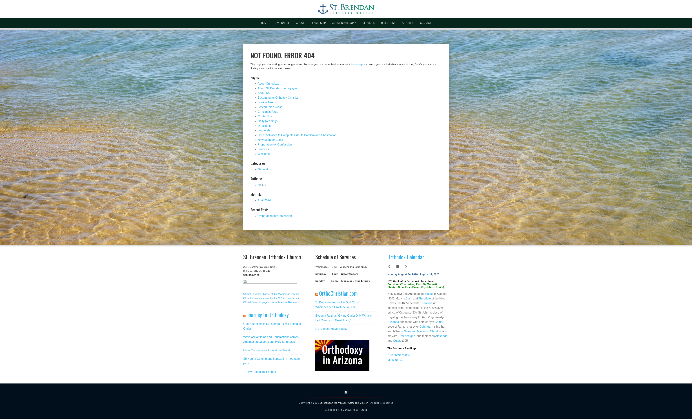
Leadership (265, 130)
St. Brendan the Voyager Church (346, 9)
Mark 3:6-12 (395, 359)
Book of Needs (267, 102)
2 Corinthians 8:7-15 (400, 355)
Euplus (428, 293)
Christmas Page (268, 111)
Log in (364, 410)
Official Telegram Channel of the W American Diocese (271, 294)
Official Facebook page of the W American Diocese (270, 302)
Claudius (436, 331)
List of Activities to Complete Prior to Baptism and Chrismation (297, 135)
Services (263, 149)
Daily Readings (268, 121)
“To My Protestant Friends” (260, 371)
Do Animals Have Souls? (331, 328)
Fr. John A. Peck (349, 410)
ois (259, 184)
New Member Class (270, 139)
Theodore (424, 298)
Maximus (423, 331)
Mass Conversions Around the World (266, 350)
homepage (357, 64)
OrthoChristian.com (338, 293)
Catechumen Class (270, 107)
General (263, 169)
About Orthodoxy (268, 83)
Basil (409, 298)
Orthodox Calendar (405, 257)
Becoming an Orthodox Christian (278, 97)
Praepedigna (407, 336)
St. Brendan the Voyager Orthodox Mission (344, 403)
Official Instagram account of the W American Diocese (271, 298)
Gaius (438, 321)
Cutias (397, 340)
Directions (264, 125)
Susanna (393, 321)
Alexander (441, 336)
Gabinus (425, 326)
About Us (264, 92)
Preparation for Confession (275, 144)
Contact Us (265, 116)
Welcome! (264, 153)
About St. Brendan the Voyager (277, 88)
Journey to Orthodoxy (268, 315)
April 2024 (264, 200)
